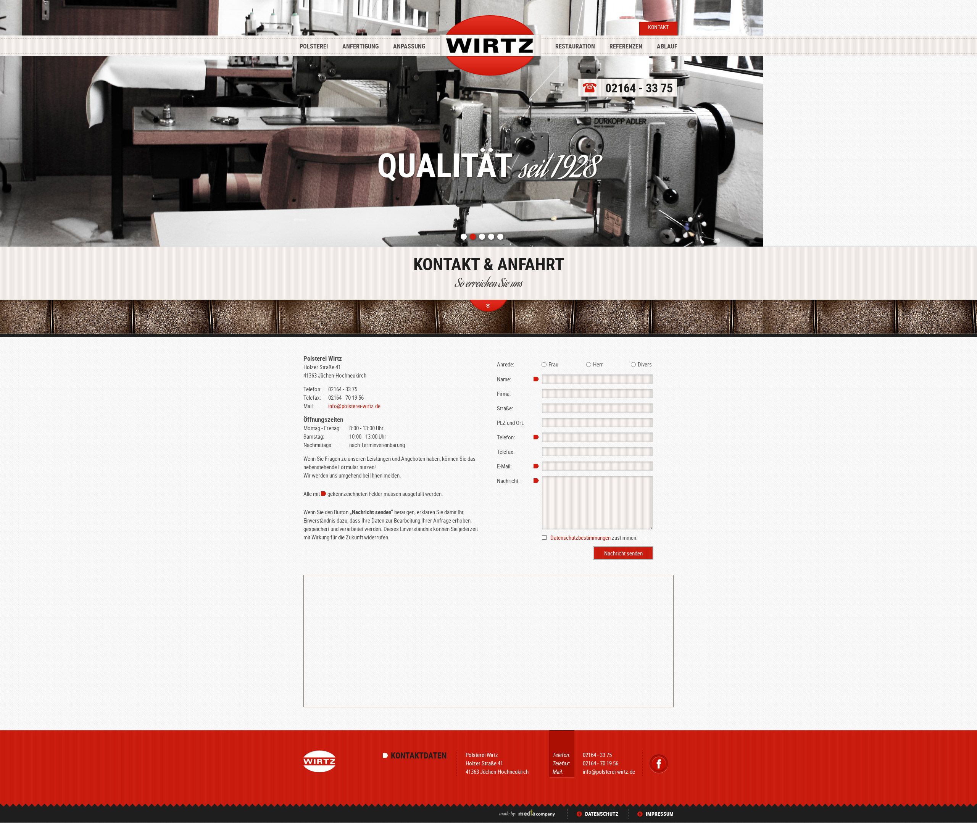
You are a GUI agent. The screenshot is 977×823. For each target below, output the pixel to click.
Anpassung (409, 46)
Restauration (575, 46)
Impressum (660, 813)
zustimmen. (594, 537)
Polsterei (314, 46)
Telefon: (506, 437)
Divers (645, 364)
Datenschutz (601, 813)
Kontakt (658, 27)
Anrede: (505, 364)
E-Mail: (504, 466)
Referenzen (625, 46)
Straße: (505, 408)
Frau (553, 364)
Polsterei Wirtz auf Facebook (659, 763)
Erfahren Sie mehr (488, 307)
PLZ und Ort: (510, 422)
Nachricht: (508, 480)
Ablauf (667, 46)
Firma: (504, 393)
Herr (598, 364)
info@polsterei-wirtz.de (354, 406)
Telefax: (506, 451)
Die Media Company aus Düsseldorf (527, 813)
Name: (504, 379)
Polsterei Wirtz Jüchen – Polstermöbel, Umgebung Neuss (490, 46)
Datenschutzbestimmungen (580, 537)
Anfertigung (360, 46)
